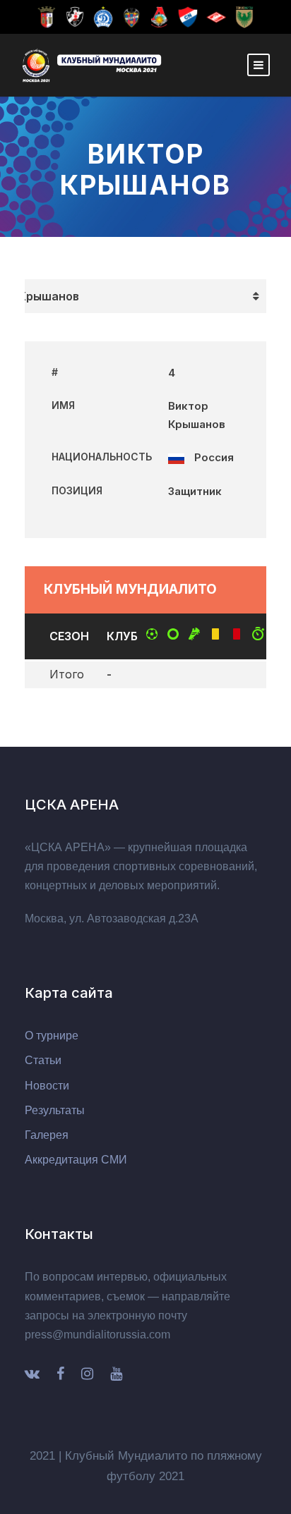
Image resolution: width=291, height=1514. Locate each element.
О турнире (51, 1036)
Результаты (55, 1110)
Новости (47, 1086)
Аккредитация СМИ (76, 1160)
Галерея (47, 1135)
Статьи (43, 1060)
